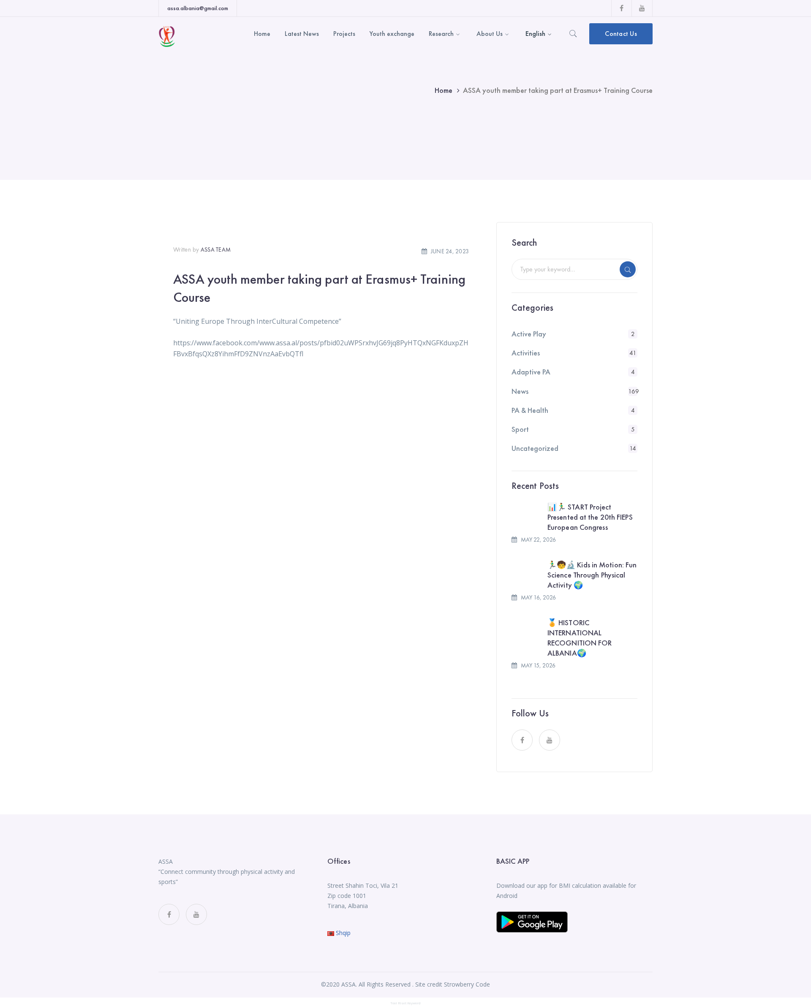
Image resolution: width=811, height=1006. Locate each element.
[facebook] (522, 740)
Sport (520, 429)
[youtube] (549, 740)
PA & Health (530, 410)
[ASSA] (166, 35)
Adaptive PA (531, 372)
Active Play (529, 334)
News (520, 391)
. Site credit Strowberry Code (451, 984)
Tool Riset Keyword (405, 1003)
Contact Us (621, 33)
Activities (526, 353)
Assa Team (216, 249)
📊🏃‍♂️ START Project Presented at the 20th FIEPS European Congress (590, 517)
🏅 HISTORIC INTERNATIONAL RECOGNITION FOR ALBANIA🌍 (579, 638)
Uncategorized (535, 448)
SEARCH (628, 269)
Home (443, 90)
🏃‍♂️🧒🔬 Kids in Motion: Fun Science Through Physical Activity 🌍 (592, 575)
